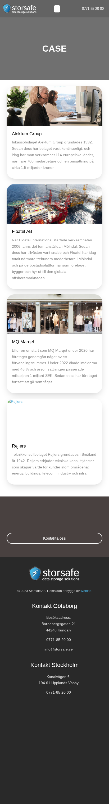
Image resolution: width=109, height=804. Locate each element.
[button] (57, 8)
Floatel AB (22, 231)
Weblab (86, 591)
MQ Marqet (23, 341)
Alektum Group (27, 133)
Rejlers (19, 446)
